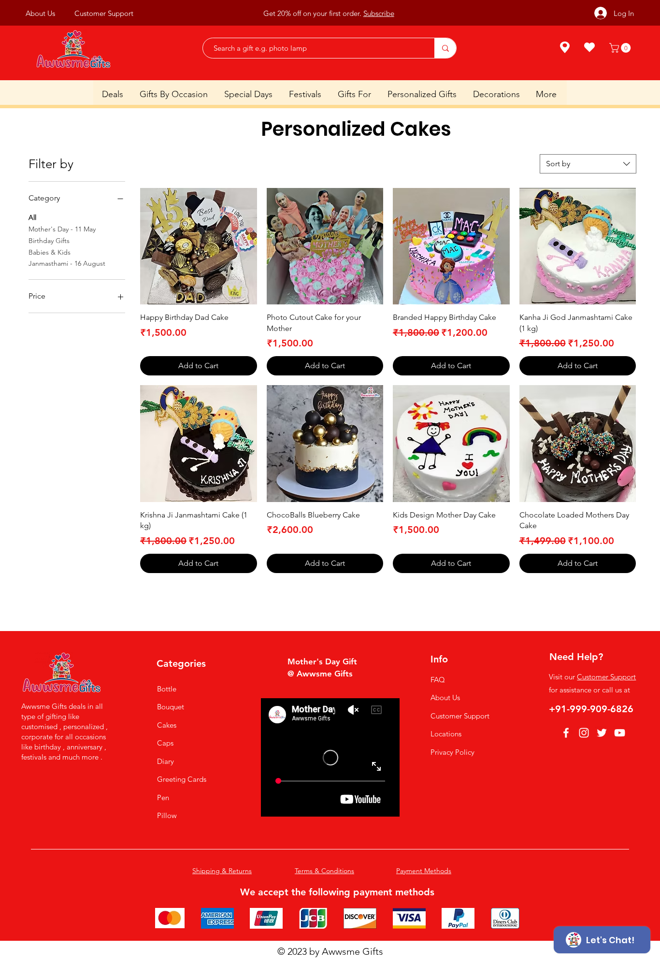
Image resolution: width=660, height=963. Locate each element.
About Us (445, 697)
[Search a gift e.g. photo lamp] (445, 48)
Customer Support (459, 715)
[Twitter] (601, 732)
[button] (621, 48)
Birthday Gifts (49, 240)
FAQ (437, 679)
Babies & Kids (50, 252)
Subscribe (378, 13)
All (32, 217)
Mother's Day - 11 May (62, 229)
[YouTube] (619, 732)
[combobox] (588, 163)
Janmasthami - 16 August (67, 263)
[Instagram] (583, 732)
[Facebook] (566, 732)
